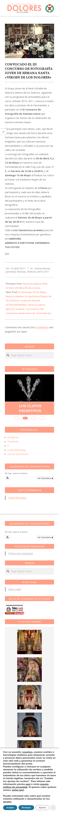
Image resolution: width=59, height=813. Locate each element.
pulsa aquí (18, 790)
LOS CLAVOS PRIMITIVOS (30, 408)
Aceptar (10, 808)
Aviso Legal (14, 589)
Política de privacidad (20, 553)
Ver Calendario (44, 478)
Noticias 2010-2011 (38, 271)
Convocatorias (42, 268)
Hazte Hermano (17, 498)
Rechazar (26, 808)
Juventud (11, 271)
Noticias (21, 271)
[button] (7, 478)
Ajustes (42, 808)
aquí (28, 784)
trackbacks (42, 327)
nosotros (27, 752)
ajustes (7, 801)
